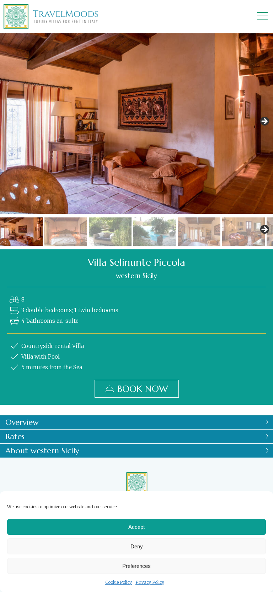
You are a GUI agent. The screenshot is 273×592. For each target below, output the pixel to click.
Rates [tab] (15, 436)
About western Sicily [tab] (42, 450)
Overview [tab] (22, 422)
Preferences (136, 566)
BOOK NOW (142, 388)
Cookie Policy (118, 582)
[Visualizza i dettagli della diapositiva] (136, 123)
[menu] (262, 17)
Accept (136, 527)
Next (264, 121)
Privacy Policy (149, 582)
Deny (136, 546)
